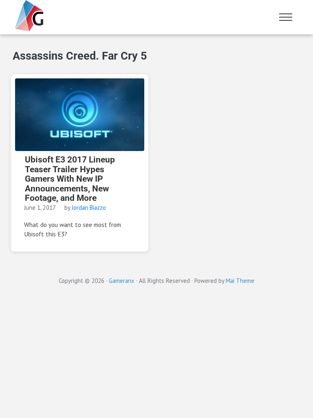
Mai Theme (240, 281)
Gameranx (121, 281)
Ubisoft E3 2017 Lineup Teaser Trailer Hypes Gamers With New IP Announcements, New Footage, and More (70, 179)
